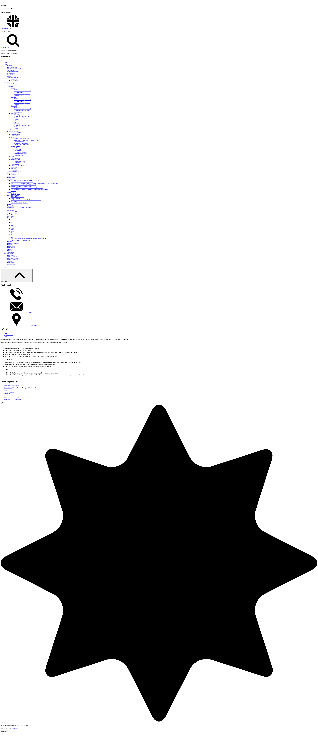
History (12, 228)
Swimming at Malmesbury (21, 143)
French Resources (18, 155)
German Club (17, 149)
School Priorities (11, 215)
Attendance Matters (12, 85)
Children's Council (15, 158)
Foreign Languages (16, 146)
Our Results (10, 216)
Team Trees (14, 167)
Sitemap (6, 390)
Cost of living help (15, 198)
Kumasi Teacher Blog (19, 161)
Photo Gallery (11, 255)
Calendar (9, 261)
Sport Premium (11, 247)
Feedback (9, 250)
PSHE (12, 234)
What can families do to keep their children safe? (23, 185)
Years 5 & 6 (14, 121)
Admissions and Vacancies (14, 77)
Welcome (9, 65)
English (13, 223)
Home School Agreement (14, 176)
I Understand (4, 731)
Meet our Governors (12, 71)
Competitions (14, 170)
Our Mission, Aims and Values (15, 68)
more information (12, 728)
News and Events (8, 253)
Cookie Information (9, 392)
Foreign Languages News (20, 153)
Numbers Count (15, 135)
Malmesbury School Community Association (19, 207)
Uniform (9, 204)
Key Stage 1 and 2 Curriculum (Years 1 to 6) (22, 240)
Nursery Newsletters (12, 259)
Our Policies (10, 210)
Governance (10, 70)
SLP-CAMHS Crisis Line (17, 197)
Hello (15, 147)
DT (11, 222)
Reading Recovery (15, 134)
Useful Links (10, 252)
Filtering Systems (15, 194)
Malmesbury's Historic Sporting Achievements (26, 140)
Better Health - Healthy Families (19, 203)
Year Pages (10, 86)
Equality (9, 241)
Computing (13, 220)
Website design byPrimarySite (12, 399)
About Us (6, 64)
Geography (13, 226)
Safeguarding (10, 179)
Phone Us (31, 299)
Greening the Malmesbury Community (21, 165)
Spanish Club (17, 150)
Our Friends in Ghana (19, 162)
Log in (5, 267)
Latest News (10, 262)
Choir (12, 156)
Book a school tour (12, 67)
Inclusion (9, 244)
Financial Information (13, 243)
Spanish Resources (22, 152)
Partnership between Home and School (21, 186)
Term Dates (10, 129)
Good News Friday (12, 256)
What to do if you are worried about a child (22, 182)
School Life (7, 82)
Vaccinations (14, 201)
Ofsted (9, 249)
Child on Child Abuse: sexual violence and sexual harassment (27, 188)
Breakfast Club (11, 173)
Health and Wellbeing (13, 195)
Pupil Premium (11, 246)
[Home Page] (5, 47)
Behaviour (13, 191)
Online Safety (10, 192)
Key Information (8, 209)
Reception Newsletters (13, 258)
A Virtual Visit (11, 83)
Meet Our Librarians (16, 168)
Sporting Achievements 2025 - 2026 (23, 138)
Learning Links (18, 95)
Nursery (13, 88)
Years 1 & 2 (14, 106)
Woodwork (20, 92)
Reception (13, 97)
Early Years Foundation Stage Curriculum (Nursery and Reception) (28, 238)
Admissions (14, 79)
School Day (17, 89)
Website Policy (8, 393)
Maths (12, 229)
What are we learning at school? (22, 91)
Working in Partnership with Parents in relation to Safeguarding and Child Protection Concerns (35, 183)
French (12, 225)
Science (13, 237)
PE (11, 232)
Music (12, 231)
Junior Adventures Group (14, 171)
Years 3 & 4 (14, 113)
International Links (15, 159)
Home (5, 62)
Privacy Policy (14, 212)
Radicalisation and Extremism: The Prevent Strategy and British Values (29, 189)
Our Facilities (10, 206)
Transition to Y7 (18, 122)
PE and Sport (14, 137)
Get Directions (33, 325)
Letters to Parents (11, 264)
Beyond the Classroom (13, 131)
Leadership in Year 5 (19, 141)
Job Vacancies (14, 80)
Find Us (9, 76)
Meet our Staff (11, 73)
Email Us (31, 312)
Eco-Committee (15, 164)
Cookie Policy (14, 213)
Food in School (11, 177)
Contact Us (10, 74)
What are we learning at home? (22, 94)
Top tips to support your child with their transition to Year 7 (26, 200)
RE (11, 235)
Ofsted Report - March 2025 (11, 385)
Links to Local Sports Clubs (21, 144)
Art (11, 219)
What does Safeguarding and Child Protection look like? (25, 180)
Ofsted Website (8, 388)
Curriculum (10, 217)
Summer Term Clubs (16, 132)
